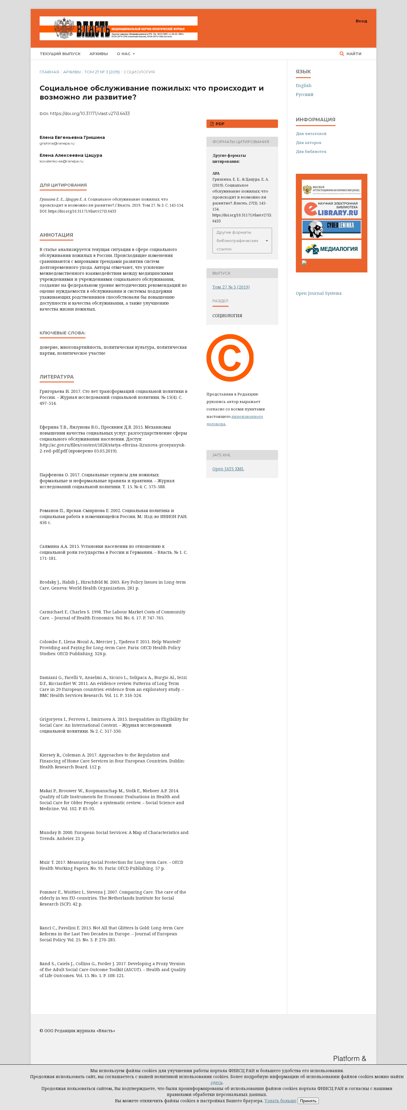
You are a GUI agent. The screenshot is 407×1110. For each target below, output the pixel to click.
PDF (220, 123)
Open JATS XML (228, 469)
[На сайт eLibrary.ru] (331, 217)
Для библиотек (311, 151)
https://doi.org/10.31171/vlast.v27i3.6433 (90, 113)
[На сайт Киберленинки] (331, 237)
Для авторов (308, 142)
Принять (308, 1100)
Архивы (98, 53)
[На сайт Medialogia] (331, 257)
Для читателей (311, 133)
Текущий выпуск (60, 53)
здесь (217, 1082)
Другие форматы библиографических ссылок (237, 240)
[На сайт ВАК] (331, 196)
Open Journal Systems (319, 293)
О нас (124, 53)
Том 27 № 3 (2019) (102, 71)
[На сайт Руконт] (304, 263)
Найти (353, 53)
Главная (49, 71)
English (304, 85)
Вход (361, 20)
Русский (304, 94)
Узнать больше (280, 1100)
